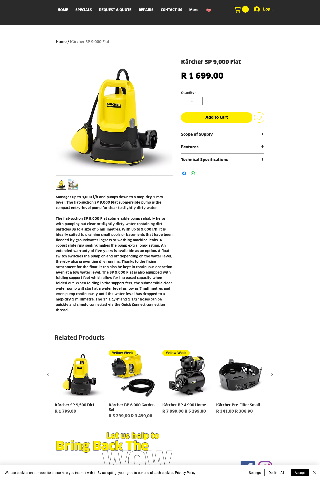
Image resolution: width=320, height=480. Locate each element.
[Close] (314, 472)
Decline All (276, 472)
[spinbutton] (192, 101)
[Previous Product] (48, 374)
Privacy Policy (185, 472)
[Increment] (199, 101)
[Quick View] (79, 374)
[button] (242, 9)
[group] (160, 387)
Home (61, 41)
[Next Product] (272, 374)
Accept (300, 472)
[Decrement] (184, 101)
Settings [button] (255, 472)
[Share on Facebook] (184, 173)
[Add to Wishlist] (259, 117)
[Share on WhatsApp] (193, 173)
